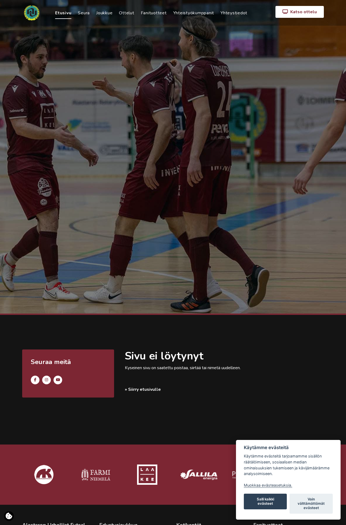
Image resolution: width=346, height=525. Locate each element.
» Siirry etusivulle (143, 389)
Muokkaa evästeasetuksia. (268, 485)
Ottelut (126, 13)
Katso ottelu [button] (303, 12)
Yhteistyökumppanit (193, 13)
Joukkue (104, 13)
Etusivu (63, 13)
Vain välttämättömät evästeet (311, 503)
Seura (84, 13)
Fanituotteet (154, 13)
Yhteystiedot (234, 13)
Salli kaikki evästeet (265, 501)
